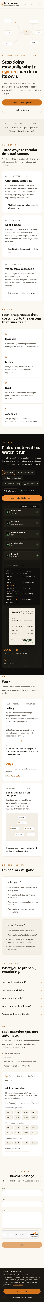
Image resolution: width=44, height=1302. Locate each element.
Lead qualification (27, 472)
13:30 (17, 1112)
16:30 (34, 1117)
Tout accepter (22, 1291)
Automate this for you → (22, 498)
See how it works (22, 110)
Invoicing (10, 472)
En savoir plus (18, 1285)
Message (5, 1210)
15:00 (9, 1117)
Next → (34, 1103)
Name (4, 1188)
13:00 (9, 1112)
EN (31, 4)
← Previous (11, 1103)
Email (4, 1199)
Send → (22, 1245)
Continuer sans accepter (22, 1297)
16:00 (26, 1117)
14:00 (26, 1112)
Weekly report (32, 484)
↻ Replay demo (10, 491)
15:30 (17, 1117)
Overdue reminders (14, 478)
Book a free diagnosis (22, 102)
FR (25, 4)
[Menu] (39, 4)
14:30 (34, 1112)
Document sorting (13, 484)
